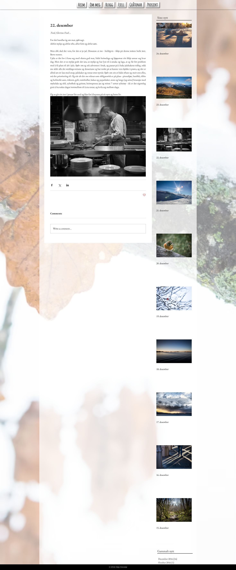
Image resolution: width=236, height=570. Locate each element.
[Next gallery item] (142, 136)
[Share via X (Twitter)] (59, 185)
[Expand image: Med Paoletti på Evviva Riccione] (98, 136)
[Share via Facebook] (51, 185)
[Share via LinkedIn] (67, 185)
